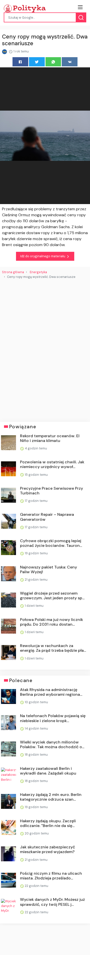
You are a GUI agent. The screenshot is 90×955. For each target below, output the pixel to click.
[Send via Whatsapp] (53, 61)
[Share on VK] (70, 61)
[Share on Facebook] (20, 61)
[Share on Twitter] (37, 61)
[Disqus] (45, 348)
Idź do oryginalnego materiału (43, 256)
